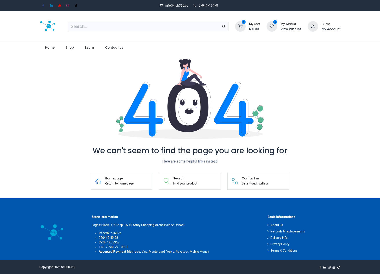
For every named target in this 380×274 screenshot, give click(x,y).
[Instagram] (68, 5)
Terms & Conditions (284, 250)
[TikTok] (76, 5)
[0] (240, 26)
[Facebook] (43, 5)
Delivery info (279, 237)
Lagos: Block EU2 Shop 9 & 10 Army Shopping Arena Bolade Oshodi (138, 225)
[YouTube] (60, 5)
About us (276, 225)
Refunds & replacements (287, 231)
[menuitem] (49, 47)
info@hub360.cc (110, 233)
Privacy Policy (279, 244)
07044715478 (208, 5)
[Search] (223, 26)
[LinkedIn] (51, 5)
